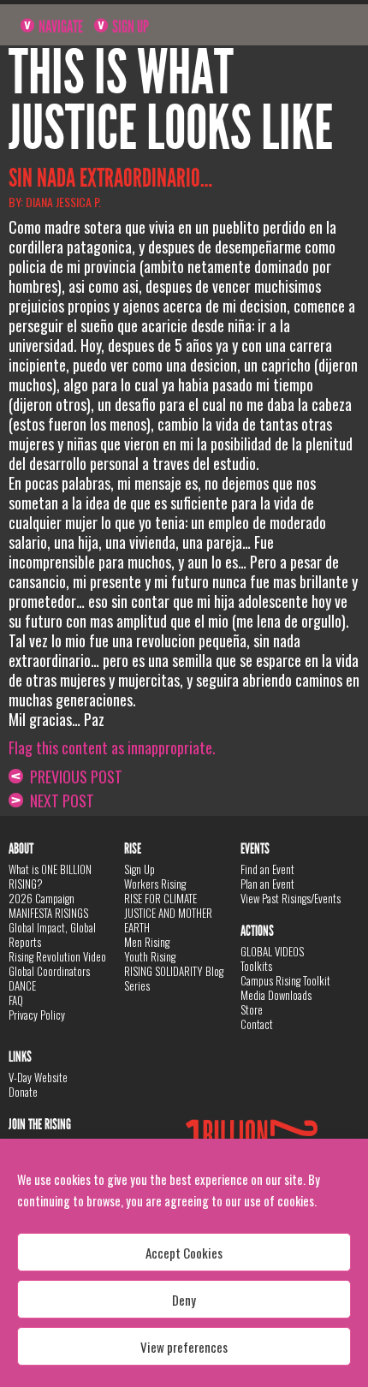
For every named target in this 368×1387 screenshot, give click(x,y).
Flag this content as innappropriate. (112, 747)
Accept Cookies (184, 1252)
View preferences (184, 1346)
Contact (256, 1024)
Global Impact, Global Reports (52, 934)
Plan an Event (267, 883)
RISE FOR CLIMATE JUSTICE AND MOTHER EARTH (168, 913)
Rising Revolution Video (57, 956)
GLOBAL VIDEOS (272, 951)
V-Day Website (38, 1077)
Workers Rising (155, 883)
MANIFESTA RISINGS (48, 912)
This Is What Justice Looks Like (171, 100)
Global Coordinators (49, 970)
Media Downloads (276, 994)
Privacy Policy (37, 1014)
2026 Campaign (41, 898)
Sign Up (129, 26)
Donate (23, 1091)
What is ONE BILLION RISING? (50, 876)
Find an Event (267, 869)
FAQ (16, 1000)
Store (251, 1009)
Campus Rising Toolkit (285, 980)
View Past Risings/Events (290, 898)
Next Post (58, 800)
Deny (184, 1299)
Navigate (59, 26)
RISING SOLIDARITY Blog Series (173, 978)
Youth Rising (149, 956)
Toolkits (256, 965)
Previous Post (72, 776)
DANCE (22, 985)
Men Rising (146, 941)
